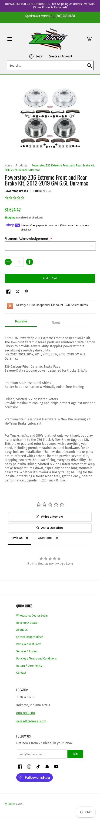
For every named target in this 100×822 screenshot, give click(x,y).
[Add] (29, 262)
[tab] (21, 323)
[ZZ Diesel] (48, 39)
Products (21, 165)
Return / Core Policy (29, 665)
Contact (21, 672)
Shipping (10, 217)
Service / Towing (26, 651)
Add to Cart (50, 278)
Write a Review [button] (52, 516)
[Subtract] (8, 262)
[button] (89, 38)
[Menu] (9, 38)
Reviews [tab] (16, 538)
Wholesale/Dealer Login (32, 615)
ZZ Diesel (10, 804)
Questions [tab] (45, 538)
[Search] (89, 65)
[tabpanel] (50, 404)
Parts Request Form (28, 644)
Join (75, 753)
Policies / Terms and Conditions (36, 658)
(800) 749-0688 (65, 15)
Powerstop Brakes (16, 191)
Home (8, 165)
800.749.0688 (25, 713)
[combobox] (46, 65)
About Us (22, 629)
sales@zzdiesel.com (31, 721)
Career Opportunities (29, 637)
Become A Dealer (27, 622)
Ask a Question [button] (52, 528)
